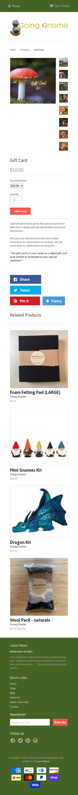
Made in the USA (19, 702)
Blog (12, 693)
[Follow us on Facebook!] (13, 741)
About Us (15, 697)
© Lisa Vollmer (42, 761)
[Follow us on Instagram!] (36, 741)
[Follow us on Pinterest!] (28, 741)
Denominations (18, 180)
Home (13, 683)
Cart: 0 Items (62, 6)
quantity (14, 194)
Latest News (18, 645)
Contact (14, 706)
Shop (13, 688)
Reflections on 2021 (21, 651)
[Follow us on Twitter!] (21, 741)
